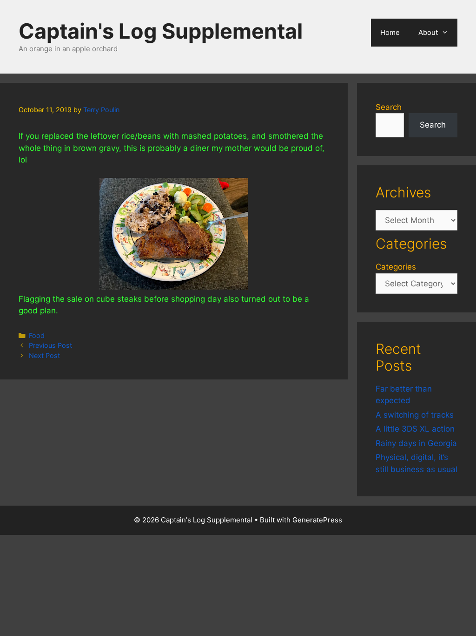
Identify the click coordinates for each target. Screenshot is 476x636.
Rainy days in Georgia (416, 443)
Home (390, 32)
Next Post (44, 355)
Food (37, 335)
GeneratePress (317, 519)
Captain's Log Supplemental (161, 31)
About (428, 32)
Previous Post (50, 345)
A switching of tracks (415, 414)
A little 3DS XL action (415, 428)
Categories (396, 266)
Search (389, 107)
